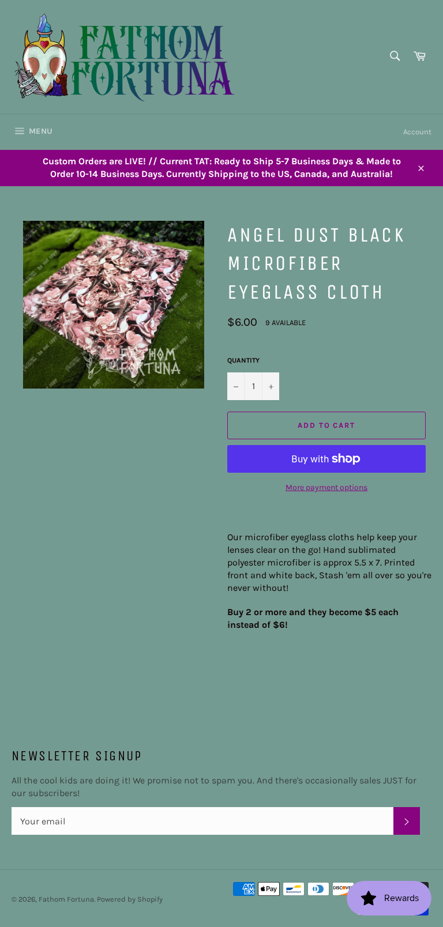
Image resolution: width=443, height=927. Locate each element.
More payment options (326, 487)
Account (417, 131)
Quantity (243, 360)
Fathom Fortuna (66, 899)
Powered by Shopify (130, 899)
